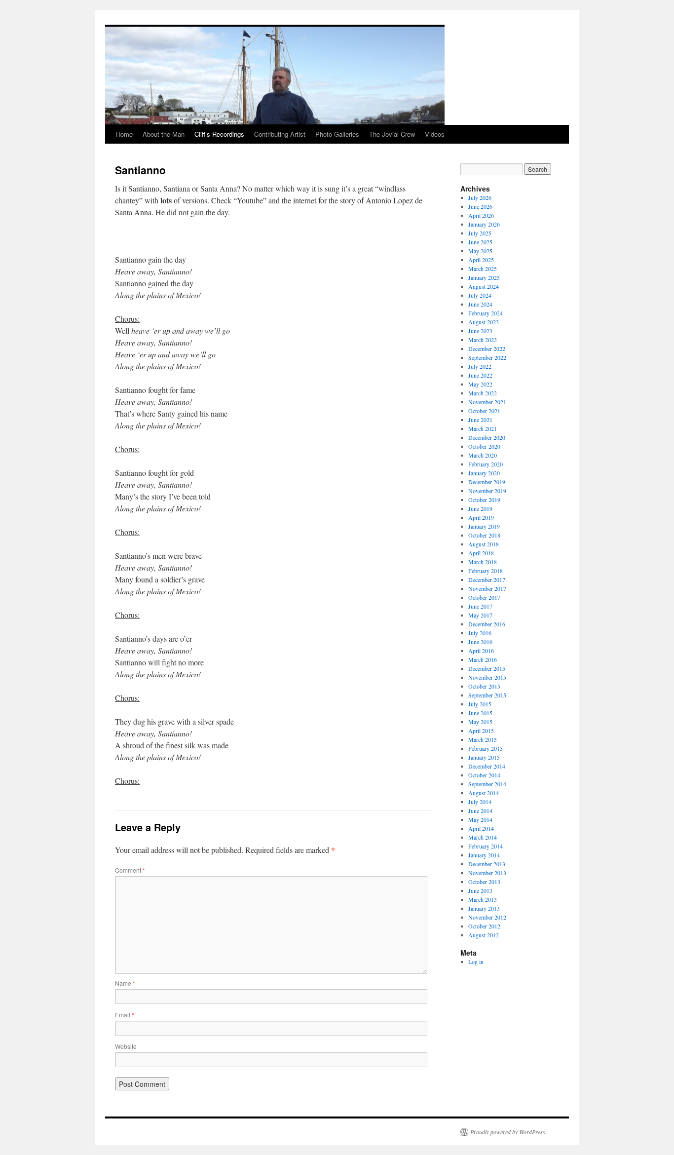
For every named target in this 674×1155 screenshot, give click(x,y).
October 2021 (484, 411)
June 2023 (480, 331)
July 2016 (479, 633)
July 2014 (479, 802)
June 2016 (480, 642)
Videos (435, 134)
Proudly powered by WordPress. (508, 1132)
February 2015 (485, 748)
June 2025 (480, 242)
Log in (476, 961)
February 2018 (485, 571)
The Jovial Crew (392, 134)
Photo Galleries (337, 134)
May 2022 (480, 384)
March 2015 (482, 739)
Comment (130, 870)
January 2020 (484, 473)
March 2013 (482, 899)
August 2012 (483, 935)
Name (125, 983)
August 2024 (483, 286)
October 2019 (484, 499)
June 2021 (480, 420)
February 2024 (485, 313)
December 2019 (486, 482)
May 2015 (480, 722)
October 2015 (484, 686)
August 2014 (483, 793)
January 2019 (484, 526)
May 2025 (480, 251)
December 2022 (486, 348)
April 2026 (481, 215)
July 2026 (479, 197)
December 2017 (486, 579)
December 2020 (486, 437)
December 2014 (486, 766)
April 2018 (481, 553)
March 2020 (482, 455)
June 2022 (480, 375)
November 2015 (487, 677)
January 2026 (484, 224)
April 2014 (481, 828)
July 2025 (479, 233)
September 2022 (487, 357)
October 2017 (484, 597)
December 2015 (486, 668)
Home (124, 134)
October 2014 (484, 775)
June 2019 (480, 508)
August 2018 (483, 544)
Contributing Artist (279, 134)
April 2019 (481, 517)
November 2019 (487, 491)
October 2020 (484, 446)
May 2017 (480, 615)
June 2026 (480, 206)
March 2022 (482, 393)
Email (124, 1014)
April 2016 (481, 650)
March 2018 (482, 562)
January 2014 (484, 855)
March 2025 (482, 268)
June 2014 (480, 810)
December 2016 (486, 624)
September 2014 (487, 784)
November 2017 (487, 588)
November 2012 (487, 917)
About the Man (164, 134)
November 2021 (487, 402)
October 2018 (484, 535)
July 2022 (479, 366)
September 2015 (487, 695)
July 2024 (479, 295)
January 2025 (484, 277)
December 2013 (486, 864)
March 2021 (482, 428)
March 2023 (482, 340)
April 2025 (481, 260)
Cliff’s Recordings (219, 134)
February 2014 (485, 846)
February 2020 (485, 464)
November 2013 (487, 873)
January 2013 (484, 908)
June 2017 (480, 606)
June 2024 (480, 304)
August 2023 (483, 322)
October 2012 (484, 926)
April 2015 (481, 730)
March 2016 (482, 659)
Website (126, 1046)
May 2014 (480, 819)
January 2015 (484, 757)
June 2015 (480, 713)
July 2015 (479, 704)
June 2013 (480, 890)
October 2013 (484, 882)
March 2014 (482, 837)
